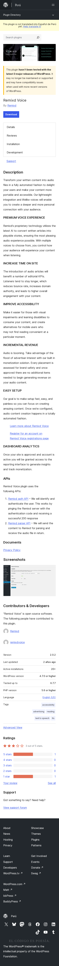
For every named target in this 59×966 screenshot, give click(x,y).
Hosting (8, 839)
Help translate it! (32, 26)
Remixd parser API (19, 523)
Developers (10, 867)
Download (11, 114)
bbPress (10, 895)
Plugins (35, 839)
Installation (13, 144)
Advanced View (12, 727)
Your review (10, 783)
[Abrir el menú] (54, 5)
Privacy (7, 845)
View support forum (15, 807)
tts (53, 718)
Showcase (37, 828)
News (6, 833)
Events (35, 861)
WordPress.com (14, 884)
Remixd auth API (18, 498)
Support (11, 161)
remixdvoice (17, 642)
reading (50, 711)
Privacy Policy (11, 550)
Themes (36, 833)
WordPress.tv (13, 873)
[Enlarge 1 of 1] (51, 569)
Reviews (12, 135)
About (6, 828)
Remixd (11, 105)
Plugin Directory (12, 14)
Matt (7, 889)
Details (11, 127)
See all (52, 783)
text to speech (42, 718)
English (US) (49, 697)
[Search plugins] (38, 37)
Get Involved (39, 856)
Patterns (36, 845)
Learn (6, 856)
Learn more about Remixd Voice (29, 426)
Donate (37, 867)
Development (15, 152)
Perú (13, 916)
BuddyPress (12, 901)
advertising (38, 711)
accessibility (48, 705)
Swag (36, 873)
